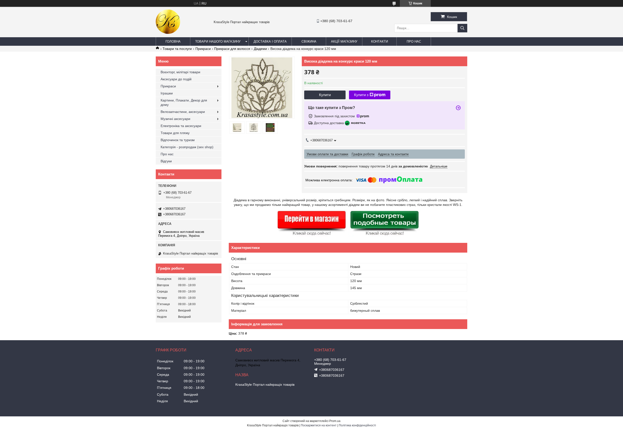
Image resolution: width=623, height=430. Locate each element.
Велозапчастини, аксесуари (183, 112)
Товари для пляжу (175, 133)
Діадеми (260, 49)
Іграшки (167, 93)
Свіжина (309, 41)
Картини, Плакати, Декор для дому (184, 102)
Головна (173, 41)
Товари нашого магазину (217, 41)
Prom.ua (334, 421)
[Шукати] (462, 28)
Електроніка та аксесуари (181, 126)
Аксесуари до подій (176, 79)
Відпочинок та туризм (178, 140)
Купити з (361, 95)
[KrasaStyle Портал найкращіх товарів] (168, 33)
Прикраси (203, 49)
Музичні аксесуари (175, 119)
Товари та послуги (177, 49)
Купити (325, 95)
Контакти (379, 41)
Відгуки (166, 161)
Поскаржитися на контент (319, 425)
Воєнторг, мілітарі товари (180, 72)
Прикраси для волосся (232, 49)
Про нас (414, 41)
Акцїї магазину (344, 41)
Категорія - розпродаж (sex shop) (187, 147)
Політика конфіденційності (357, 425)
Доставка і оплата (270, 41)
